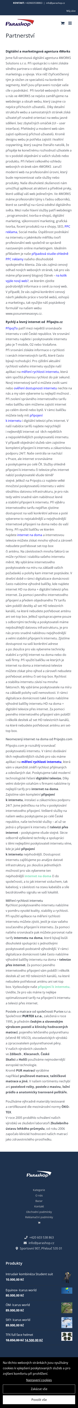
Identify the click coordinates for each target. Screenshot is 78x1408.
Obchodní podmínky (39, 1212)
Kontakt (39, 1206)
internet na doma (29, 535)
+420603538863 (33, 3)
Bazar (39, 1201)
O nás (39, 1195)
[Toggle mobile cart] (63, 23)
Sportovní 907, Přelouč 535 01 (41, 1248)
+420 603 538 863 (41, 1237)
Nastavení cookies (39, 1380)
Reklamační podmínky (39, 1217)
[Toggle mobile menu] (70, 23)
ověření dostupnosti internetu (35, 388)
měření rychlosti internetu (40, 372)
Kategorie (39, 1190)
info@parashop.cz (55, 3)
